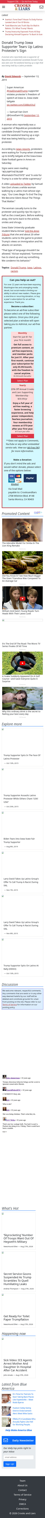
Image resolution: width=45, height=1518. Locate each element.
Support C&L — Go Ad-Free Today (22, 1)
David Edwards (13, 76)
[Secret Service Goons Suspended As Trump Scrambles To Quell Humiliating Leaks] (18, 1261)
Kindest (15, 484)
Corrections (22, 1508)
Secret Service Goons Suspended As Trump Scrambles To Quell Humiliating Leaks (17, 1279)
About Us (22, 1485)
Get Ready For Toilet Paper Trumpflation (17, 1317)
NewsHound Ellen (11, 1246)
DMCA (22, 1504)
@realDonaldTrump (17, 90)
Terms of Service (9, 1004)
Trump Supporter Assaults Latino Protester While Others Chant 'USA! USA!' (21, 798)
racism (14, 271)
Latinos (37, 267)
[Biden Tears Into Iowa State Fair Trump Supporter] (22, 823)
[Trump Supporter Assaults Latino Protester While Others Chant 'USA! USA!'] (22, 780)
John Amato (8, 1375)
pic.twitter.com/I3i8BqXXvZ (21, 104)
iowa (29, 267)
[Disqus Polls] (22, 1041)
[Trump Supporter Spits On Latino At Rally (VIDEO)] (22, 950)
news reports (23, 149)
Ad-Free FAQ (33, 447)
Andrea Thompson (11, 1288)
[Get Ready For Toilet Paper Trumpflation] (18, 1303)
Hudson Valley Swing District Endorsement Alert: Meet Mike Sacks (22, 1411)
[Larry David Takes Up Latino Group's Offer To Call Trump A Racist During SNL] (22, 863)
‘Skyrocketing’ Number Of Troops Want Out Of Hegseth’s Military (18, 1238)
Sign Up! (9, 1464)
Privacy (22, 1499)
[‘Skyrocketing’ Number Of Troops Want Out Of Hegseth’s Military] (18, 1222)
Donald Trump (18, 267)
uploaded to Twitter (20, 183)
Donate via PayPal (30, 478)
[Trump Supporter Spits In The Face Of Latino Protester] (22, 740)
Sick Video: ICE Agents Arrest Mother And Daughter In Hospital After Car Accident (18, 1365)
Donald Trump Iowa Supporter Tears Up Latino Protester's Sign (22, 46)
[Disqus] (22, 1103)
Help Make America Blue (18, 1430)
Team (23, 1480)
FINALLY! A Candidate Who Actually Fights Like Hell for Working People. (24, 1422)
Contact (22, 1490)
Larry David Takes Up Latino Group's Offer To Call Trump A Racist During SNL (21, 882)
